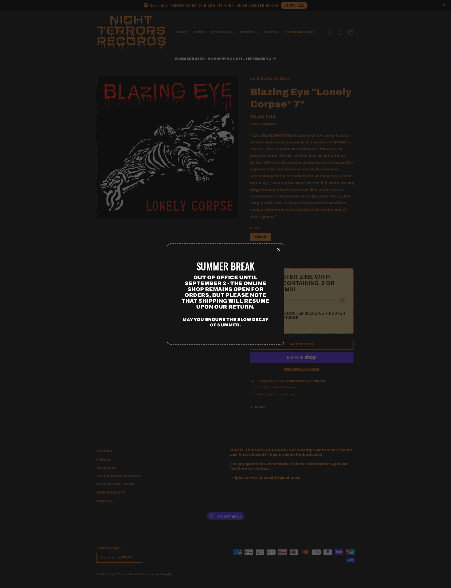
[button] (278, 249)
